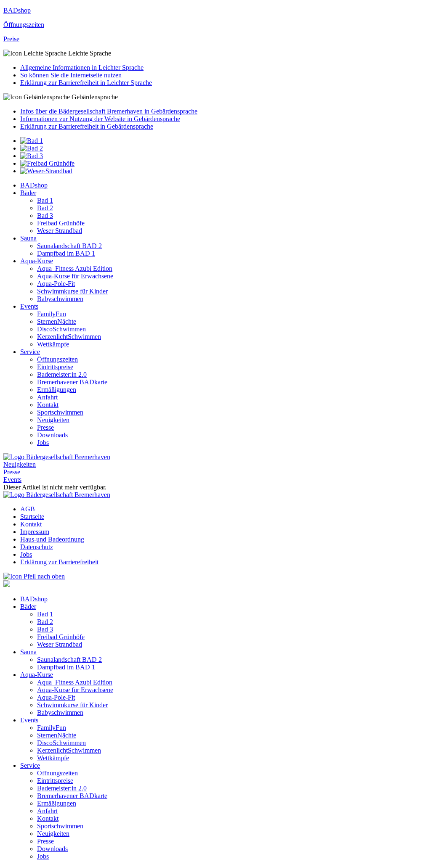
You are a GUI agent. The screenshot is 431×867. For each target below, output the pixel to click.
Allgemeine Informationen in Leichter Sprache (82, 67)
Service (30, 351)
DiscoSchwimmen (61, 329)
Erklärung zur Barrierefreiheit (59, 562)
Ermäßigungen (56, 389)
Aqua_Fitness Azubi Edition (74, 268)
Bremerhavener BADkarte (72, 382)
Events (29, 306)
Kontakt (48, 404)
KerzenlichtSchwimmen (69, 336)
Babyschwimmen (60, 298)
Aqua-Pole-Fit (56, 283)
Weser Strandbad (59, 230)
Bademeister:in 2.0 (62, 374)
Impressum (34, 531)
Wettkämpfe (53, 344)
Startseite (32, 516)
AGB (27, 509)
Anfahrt (47, 397)
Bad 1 (45, 200)
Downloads (52, 435)
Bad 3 (45, 215)
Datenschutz (36, 546)
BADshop (34, 185)
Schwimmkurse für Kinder (72, 291)
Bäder (28, 192)
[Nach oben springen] (34, 576)
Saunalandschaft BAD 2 (69, 245)
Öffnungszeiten (57, 359)
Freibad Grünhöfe (61, 223)
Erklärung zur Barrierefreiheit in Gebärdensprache (86, 126)
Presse (45, 427)
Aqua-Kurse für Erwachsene (75, 276)
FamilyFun (51, 313)
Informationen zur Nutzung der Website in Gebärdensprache (100, 118)
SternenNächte (56, 321)
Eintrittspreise (55, 366)
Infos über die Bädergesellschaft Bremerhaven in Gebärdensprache (108, 111)
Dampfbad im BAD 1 (66, 253)
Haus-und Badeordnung (52, 539)
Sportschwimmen (60, 412)
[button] (215, 53)
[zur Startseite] (56, 456)
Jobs (43, 442)
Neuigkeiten (53, 419)
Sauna (28, 238)
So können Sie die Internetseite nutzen (71, 75)
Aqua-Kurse (36, 260)
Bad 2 (45, 207)
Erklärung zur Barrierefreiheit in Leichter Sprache (86, 82)
